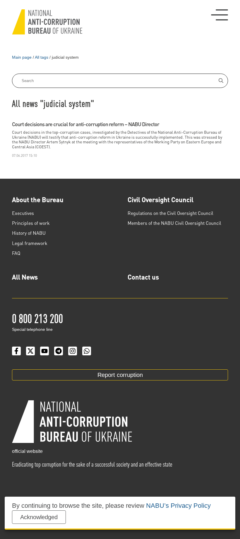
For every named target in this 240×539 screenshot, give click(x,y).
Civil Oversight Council (160, 199)
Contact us (143, 277)
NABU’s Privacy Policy (178, 505)
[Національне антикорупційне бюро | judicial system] (47, 21)
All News (25, 277)
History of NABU (29, 233)
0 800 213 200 (37, 318)
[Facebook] (16, 351)
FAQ (16, 253)
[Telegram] (58, 351)
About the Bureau (38, 199)
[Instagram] (72, 351)
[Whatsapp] (86, 351)
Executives (23, 213)
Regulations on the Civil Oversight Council (170, 213)
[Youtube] (44, 351)
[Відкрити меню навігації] (219, 14)
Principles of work (31, 223)
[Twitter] (30, 351)
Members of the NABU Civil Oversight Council (174, 223)
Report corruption (120, 375)
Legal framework (29, 243)
